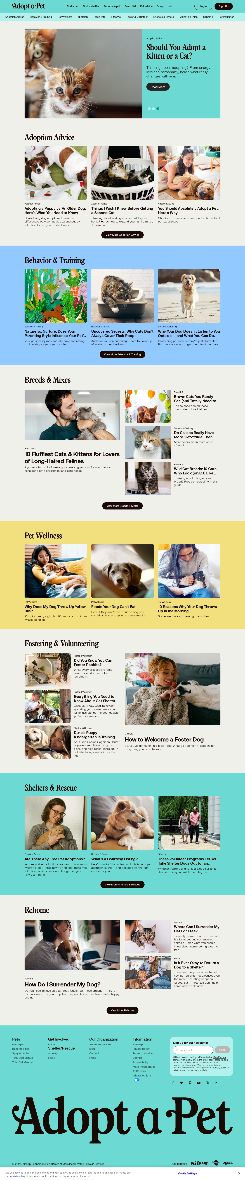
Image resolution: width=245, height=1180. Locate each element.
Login (203, 6)
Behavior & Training (41, 16)
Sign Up (223, 6)
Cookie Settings (95, 1163)
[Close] (239, 1173)
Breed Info (99, 16)
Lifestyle (116, 16)
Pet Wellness (65, 16)
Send (222, 1049)
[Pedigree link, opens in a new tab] (215, 1163)
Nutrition (83, 16)
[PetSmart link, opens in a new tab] (199, 1163)
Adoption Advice (14, 16)
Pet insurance (226, 16)
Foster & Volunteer (137, 16)
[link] (111, 6)
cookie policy (17, 1176)
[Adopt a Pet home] (28, 6)
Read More (158, 86)
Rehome (208, 16)
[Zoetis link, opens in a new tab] (228, 1163)
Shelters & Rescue (163, 16)
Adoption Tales (188, 16)
